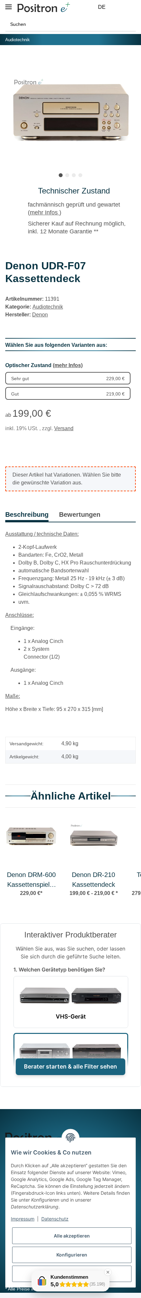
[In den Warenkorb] (10, 60)
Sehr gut (68, 378)
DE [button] (102, 7)
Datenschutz (55, 1219)
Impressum (22, 1219)
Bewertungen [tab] (79, 514)
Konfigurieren (71, 1254)
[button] (116, 7)
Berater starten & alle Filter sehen (70, 1066)
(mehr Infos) (68, 365)
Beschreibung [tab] (27, 514)
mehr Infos (44, 212)
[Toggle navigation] (8, 4)
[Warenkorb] (132, 7)
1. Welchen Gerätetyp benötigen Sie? (59, 969)
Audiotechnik (47, 307)
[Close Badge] (108, 1272)
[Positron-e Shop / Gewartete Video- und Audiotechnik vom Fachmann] (43, 7)
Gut (68, 393)
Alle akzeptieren (72, 1236)
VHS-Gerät (71, 1016)
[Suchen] (129, 24)
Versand (63, 428)
